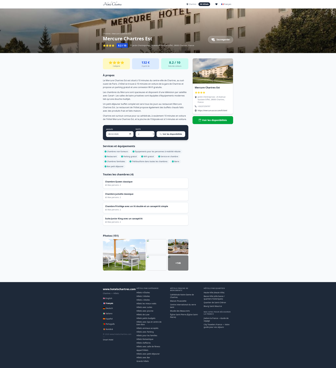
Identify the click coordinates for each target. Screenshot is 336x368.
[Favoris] (216, 4)
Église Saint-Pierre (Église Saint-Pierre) (184, 315)
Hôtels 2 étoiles (143, 300)
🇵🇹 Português (109, 324)
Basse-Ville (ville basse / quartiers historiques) (214, 297)
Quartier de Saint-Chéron (215, 302)
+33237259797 (204, 106)
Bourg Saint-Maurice (213, 306)
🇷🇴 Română (108, 329)
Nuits (138, 129)
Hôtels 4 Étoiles (143, 292)
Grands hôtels (142, 361)
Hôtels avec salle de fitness (148, 346)
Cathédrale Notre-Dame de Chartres (182, 295)
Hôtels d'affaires (143, 343)
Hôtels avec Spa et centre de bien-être (148, 323)
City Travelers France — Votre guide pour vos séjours (216, 325)
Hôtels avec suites (144, 307)
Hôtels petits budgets (145, 318)
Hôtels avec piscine (144, 311)
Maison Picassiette (178, 301)
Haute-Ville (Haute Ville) (214, 292)
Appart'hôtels (142, 350)
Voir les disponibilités (172, 134)
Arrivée (109, 129)
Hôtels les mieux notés (146, 303)
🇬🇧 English (107, 298)
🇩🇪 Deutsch (108, 308)
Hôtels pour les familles (146, 335)
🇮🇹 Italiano (107, 313)
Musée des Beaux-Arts (180, 311)
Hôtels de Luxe (142, 314)
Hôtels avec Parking (145, 332)
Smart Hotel (108, 339)
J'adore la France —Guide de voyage (216, 319)
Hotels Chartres (112, 4)
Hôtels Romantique (144, 339)
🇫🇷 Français (226, 4)
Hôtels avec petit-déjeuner (148, 354)
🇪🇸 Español (108, 318)
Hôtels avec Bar (143, 357)
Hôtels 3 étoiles (143, 296)
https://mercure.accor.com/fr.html (212, 110)
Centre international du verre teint (183, 305)
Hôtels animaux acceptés (147, 328)
